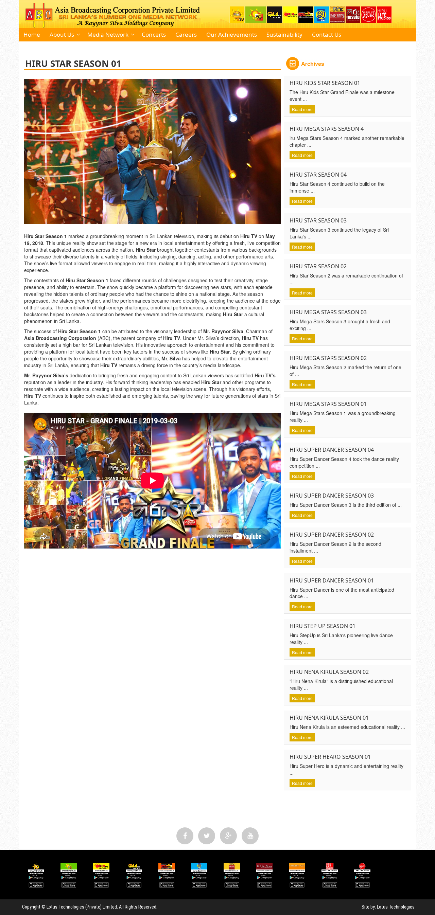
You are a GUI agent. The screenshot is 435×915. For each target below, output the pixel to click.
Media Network (107, 34)
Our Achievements (231, 34)
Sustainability (284, 34)
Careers (186, 34)
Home (31, 34)
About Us (62, 34)
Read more (302, 109)
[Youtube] (250, 835)
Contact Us (326, 34)
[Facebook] (184, 835)
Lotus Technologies (396, 907)
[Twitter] (206, 835)
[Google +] (228, 835)
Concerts (154, 34)
